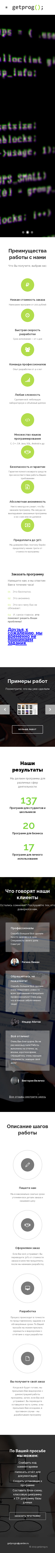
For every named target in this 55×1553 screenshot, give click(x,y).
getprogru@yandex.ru (18, 1543)
